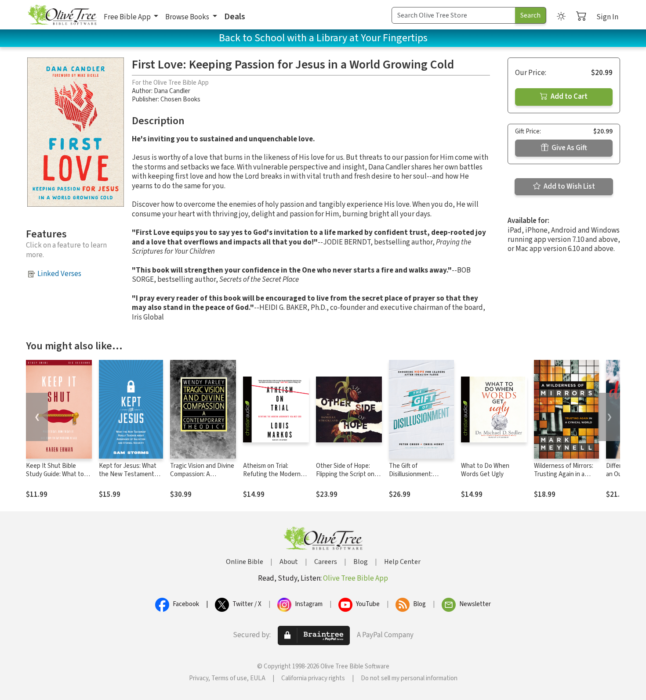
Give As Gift (568, 148)
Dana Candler (172, 91)
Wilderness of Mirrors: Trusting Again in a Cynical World (563, 474)
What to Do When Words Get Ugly (485, 470)
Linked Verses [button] (59, 274)
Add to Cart (568, 96)
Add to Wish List (568, 186)
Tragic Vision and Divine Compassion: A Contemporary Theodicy (202, 478)
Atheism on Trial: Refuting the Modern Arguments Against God (275, 474)
